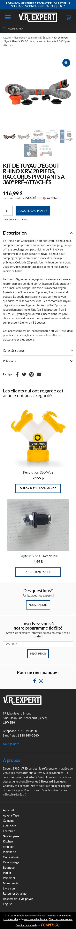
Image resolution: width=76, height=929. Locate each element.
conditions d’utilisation (36, 919)
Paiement (9, 878)
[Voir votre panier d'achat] (68, 17)
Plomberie (19, 37)
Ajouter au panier (33, 210)
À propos (11, 760)
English (7, 904)
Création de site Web (26, 925)
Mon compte (11, 883)
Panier (7, 872)
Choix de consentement (60, 919)
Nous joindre (38, 604)
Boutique (9, 867)
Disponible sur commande (38, 488)
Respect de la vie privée (18, 898)
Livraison (9, 888)
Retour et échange (15, 893)
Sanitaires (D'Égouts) (39, 37)
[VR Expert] (38, 17)
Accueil (7, 37)
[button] (8, 17)
